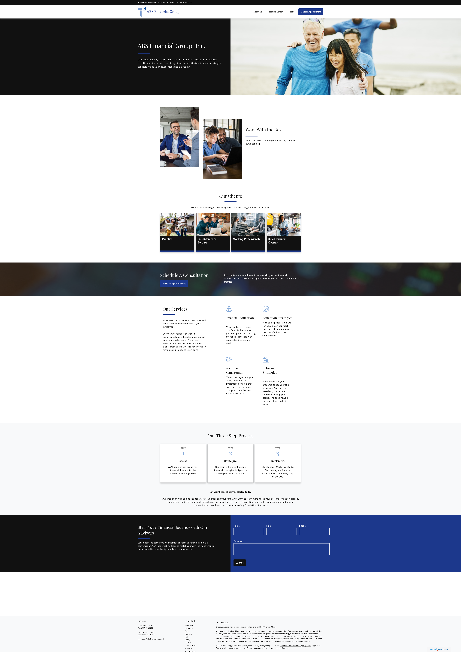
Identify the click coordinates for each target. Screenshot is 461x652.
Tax (186, 637)
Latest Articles (190, 645)
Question (238, 541)
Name (237, 525)
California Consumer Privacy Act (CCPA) (295, 645)
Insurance (188, 634)
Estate (187, 631)
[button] (257, 11)
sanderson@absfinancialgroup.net (151, 639)
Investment (189, 628)
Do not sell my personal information (276, 648)
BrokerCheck (271, 627)
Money (187, 640)
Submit (239, 562)
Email (269, 525)
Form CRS (225, 622)
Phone (302, 525)
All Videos (188, 648)
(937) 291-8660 (185, 2)
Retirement (189, 625)
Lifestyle (188, 642)
